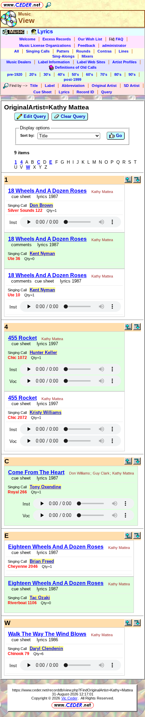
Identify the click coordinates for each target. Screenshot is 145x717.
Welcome (27, 39)
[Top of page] (128, 181)
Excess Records (56, 39)
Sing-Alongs (63, 56)
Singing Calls (38, 51)
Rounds (83, 51)
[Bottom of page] (137, 181)
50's (75, 74)
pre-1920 (14, 74)
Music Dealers (18, 62)
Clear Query (72, 116)
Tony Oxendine (45, 486)
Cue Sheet (42, 92)
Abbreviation (73, 86)
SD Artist (132, 86)
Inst (13, 222)
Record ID (85, 92)
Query (106, 92)
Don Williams (79, 473)
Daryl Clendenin (46, 648)
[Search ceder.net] (48, 3)
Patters (63, 51)
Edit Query (34, 116)
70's (103, 74)
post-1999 (72, 79)
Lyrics (64, 92)
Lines (123, 51)
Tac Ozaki (40, 597)
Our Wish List (90, 39)
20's (32, 74)
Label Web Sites (91, 62)
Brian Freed (42, 561)
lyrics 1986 (46, 639)
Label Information (54, 62)
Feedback (86, 45)
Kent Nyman (42, 253)
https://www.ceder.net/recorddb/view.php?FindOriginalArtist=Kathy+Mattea (72, 690)
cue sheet (21, 196)
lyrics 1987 (46, 196)
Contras (104, 51)
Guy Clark (101, 473)
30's (47, 74)
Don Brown (41, 205)
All (16, 51)
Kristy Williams (45, 412)
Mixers (87, 56)
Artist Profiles (124, 62)
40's (61, 74)
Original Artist (104, 86)
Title (34, 86)
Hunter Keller (43, 352)
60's (89, 74)
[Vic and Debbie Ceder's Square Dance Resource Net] (22, 3)
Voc (13, 381)
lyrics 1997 (46, 343)
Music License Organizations (45, 45)
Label (50, 86)
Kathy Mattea (102, 192)
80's (117, 74)
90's (132, 74)
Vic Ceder (69, 698)
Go (118, 135)
